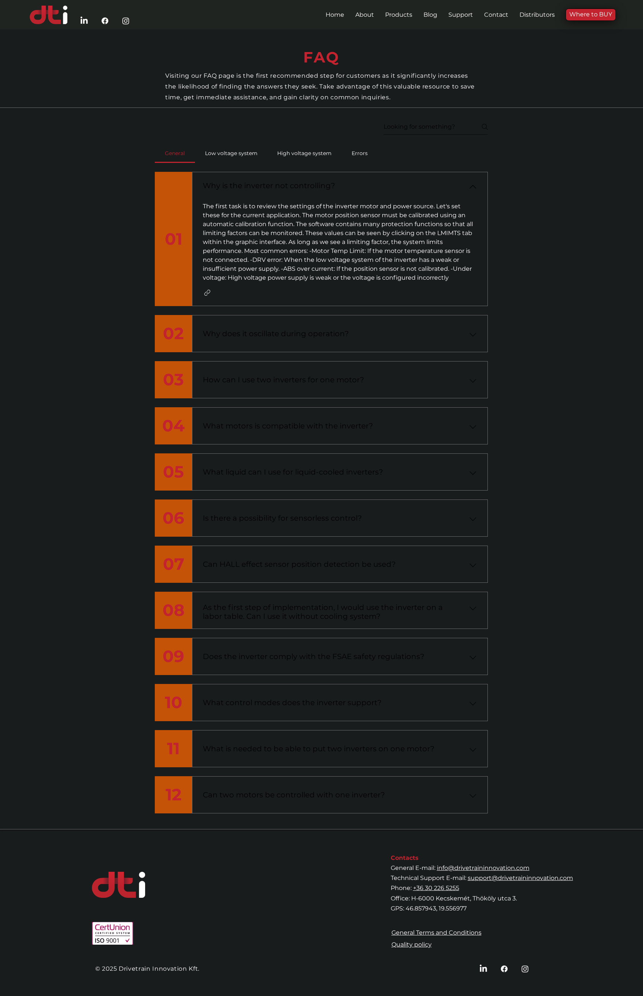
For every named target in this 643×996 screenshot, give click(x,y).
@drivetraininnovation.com (532, 877)
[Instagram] (125, 20)
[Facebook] (104, 20)
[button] (399, 15)
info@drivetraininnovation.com (483, 867)
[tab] (175, 153)
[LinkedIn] (84, 20)
